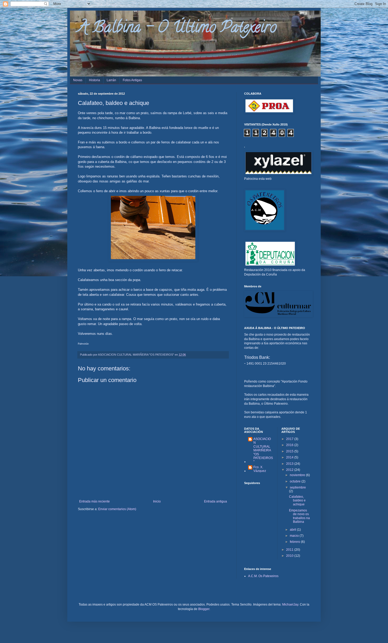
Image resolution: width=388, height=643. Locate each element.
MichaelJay (290, 604)
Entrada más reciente (94, 501)
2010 (290, 556)
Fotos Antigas (132, 80)
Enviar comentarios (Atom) (117, 509)
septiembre (298, 487)
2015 (290, 451)
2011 (290, 550)
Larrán (111, 80)
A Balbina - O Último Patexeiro (177, 28)
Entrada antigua (215, 501)
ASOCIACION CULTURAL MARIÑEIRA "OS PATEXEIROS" (263, 450)
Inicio (157, 501)
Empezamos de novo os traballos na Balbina (299, 516)
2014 (290, 457)
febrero (295, 542)
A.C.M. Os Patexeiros (263, 576)
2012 (290, 470)
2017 (290, 439)
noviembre (298, 475)
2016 (290, 445)
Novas (77, 80)
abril (293, 529)
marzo (295, 536)
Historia (94, 80)
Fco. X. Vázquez (259, 469)
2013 (290, 464)
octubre (295, 481)
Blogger (203, 609)
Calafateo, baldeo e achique (297, 500)
